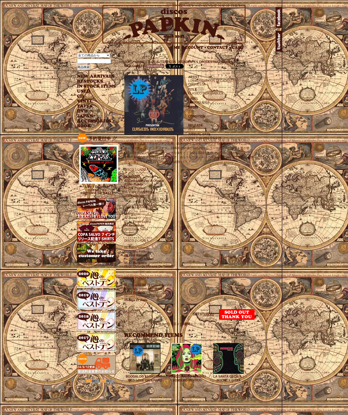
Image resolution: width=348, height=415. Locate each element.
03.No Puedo (133, 184)
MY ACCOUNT (190, 47)
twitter (279, 41)
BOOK (84, 126)
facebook (279, 17)
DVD (82, 111)
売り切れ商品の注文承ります (97, 264)
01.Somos (131, 177)
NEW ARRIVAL (96, 76)
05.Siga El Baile (135, 300)
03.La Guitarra (134, 293)
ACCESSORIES (94, 121)
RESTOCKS (93, 81)
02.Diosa (130, 218)
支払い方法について (162, 401)
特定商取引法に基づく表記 (133, 401)
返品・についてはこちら (215, 324)
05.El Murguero (135, 263)
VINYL (85, 101)
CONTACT (219, 47)
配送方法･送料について (189, 401)
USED (93, 91)
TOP (127, 62)
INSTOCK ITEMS (96, 86)
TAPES (85, 106)
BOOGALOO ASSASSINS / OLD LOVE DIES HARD (145, 378)
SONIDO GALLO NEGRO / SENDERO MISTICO (187, 378)
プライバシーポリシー (217, 401)
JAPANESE (93, 116)
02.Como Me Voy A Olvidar (144, 181)
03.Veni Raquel (135, 255)
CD (80, 96)
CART (238, 47)
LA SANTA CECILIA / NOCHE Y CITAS (228, 378)
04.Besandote (134, 225)
